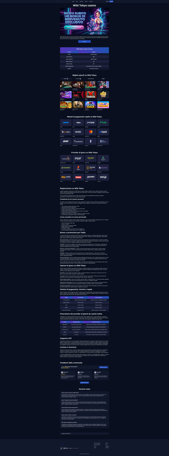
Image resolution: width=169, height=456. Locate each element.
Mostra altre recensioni (84, 382)
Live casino (78, 78)
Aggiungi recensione (103, 367)
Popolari (65, 78)
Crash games (90, 78)
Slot (102, 78)
